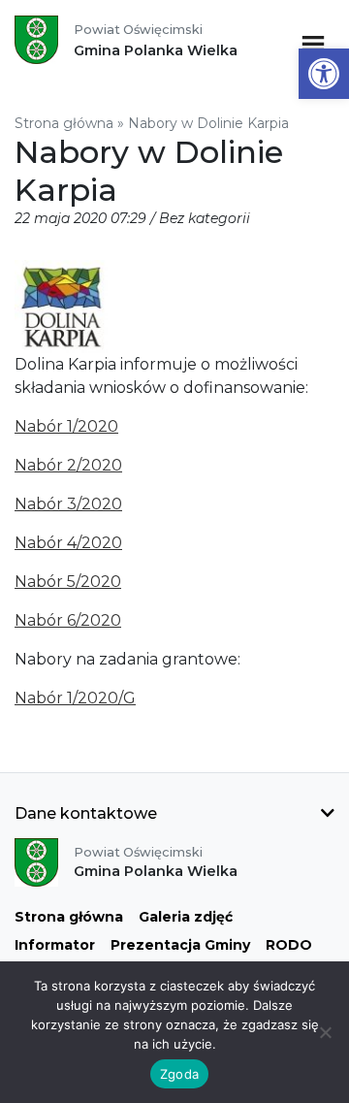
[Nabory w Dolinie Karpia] (61, 305)
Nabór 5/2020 (68, 581)
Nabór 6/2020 (68, 620)
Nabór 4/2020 (68, 543)
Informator (55, 945)
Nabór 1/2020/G (75, 698)
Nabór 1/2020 (66, 426)
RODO (289, 945)
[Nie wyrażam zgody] (324, 1032)
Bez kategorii (204, 218)
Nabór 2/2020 (68, 465)
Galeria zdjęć (186, 916)
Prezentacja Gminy (180, 945)
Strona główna (64, 123)
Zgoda (179, 1074)
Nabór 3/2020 (68, 504)
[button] (324, 74)
